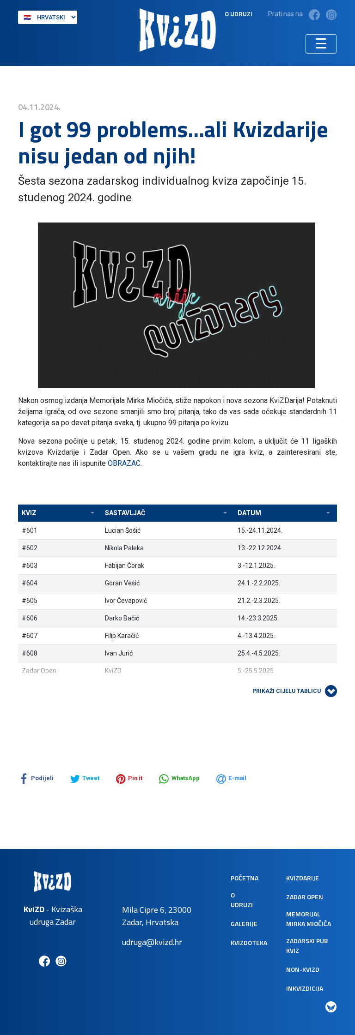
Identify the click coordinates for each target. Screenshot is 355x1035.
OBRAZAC (124, 463)
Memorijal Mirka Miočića (308, 918)
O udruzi (238, 13)
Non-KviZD (302, 969)
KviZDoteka (249, 942)
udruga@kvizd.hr (152, 942)
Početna (244, 878)
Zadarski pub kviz (307, 945)
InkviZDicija (304, 988)
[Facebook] (314, 14)
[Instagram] (331, 14)
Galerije (244, 923)
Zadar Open (304, 897)
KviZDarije (302, 878)
